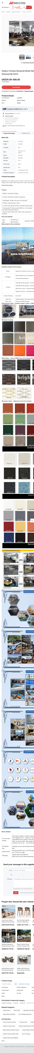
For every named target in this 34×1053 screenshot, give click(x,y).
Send (16, 892)
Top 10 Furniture (26, 1034)
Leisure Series (5, 990)
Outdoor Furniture (16, 11)
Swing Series (20, 990)
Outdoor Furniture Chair (9, 1026)
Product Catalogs (25, 984)
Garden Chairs (6, 1010)
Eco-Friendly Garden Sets (25, 1014)
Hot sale (19, 993)
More (3, 1041)
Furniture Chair (23, 1022)
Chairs (3, 993)
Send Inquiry (16, 87)
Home (3, 11)
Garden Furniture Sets (26, 11)
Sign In (4, 125)
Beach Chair (17, 1010)
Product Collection (21, 987)
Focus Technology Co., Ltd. (21, 1046)
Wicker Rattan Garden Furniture (11, 1030)
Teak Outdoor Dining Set (9, 1014)
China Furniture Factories (9, 1022)
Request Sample (29, 91)
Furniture (8, 11)
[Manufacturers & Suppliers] (17, 2)
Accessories (5, 987)
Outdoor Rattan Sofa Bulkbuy (10, 1038)
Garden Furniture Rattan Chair (10, 1034)
